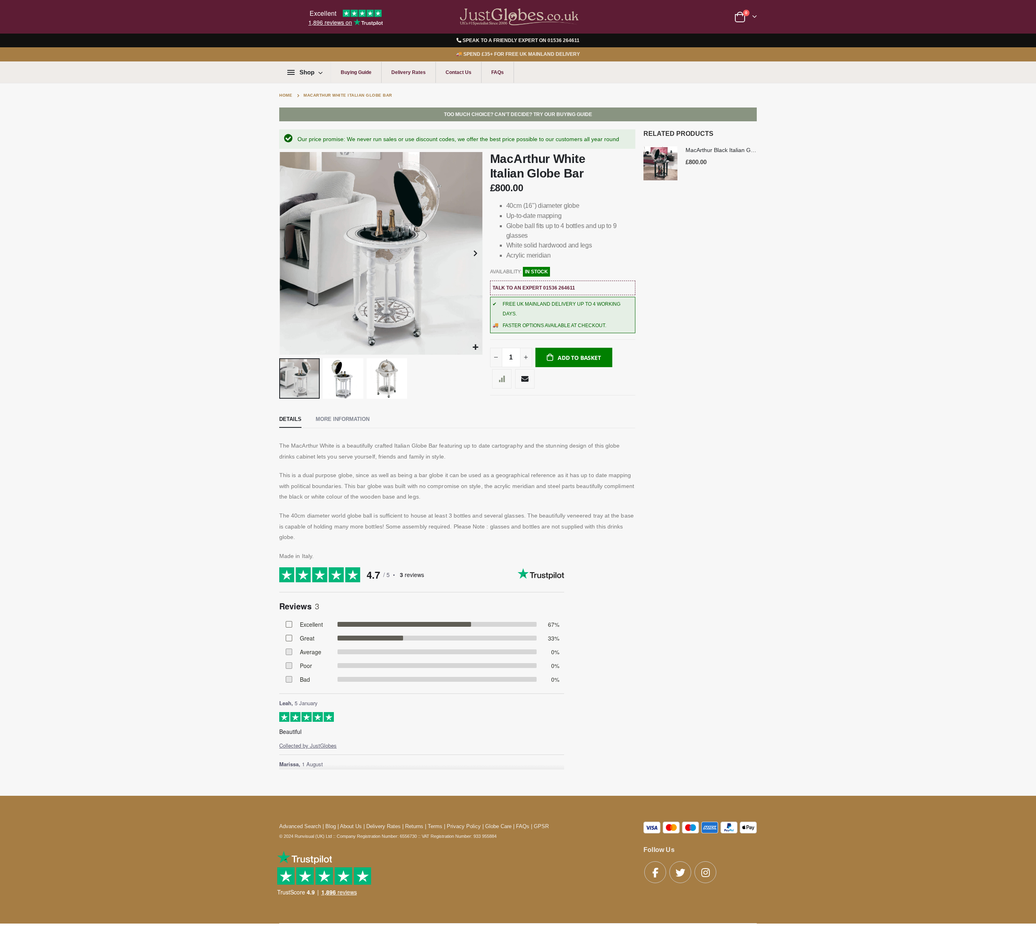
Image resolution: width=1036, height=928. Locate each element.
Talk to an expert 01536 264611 (534, 288)
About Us (351, 826)
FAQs (497, 72)
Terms (435, 826)
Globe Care (498, 826)
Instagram (705, 872)
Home (285, 95)
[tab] (290, 420)
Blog (330, 826)
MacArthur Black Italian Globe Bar (721, 150)
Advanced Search (300, 826)
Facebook (655, 872)
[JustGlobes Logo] (518, 16)
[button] (475, 347)
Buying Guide (356, 72)
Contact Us (458, 72)
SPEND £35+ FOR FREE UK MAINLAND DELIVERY (518, 54)
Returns (414, 826)
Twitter (680, 872)
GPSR (541, 826)
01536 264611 (564, 40)
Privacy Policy (464, 826)
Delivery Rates (408, 72)
